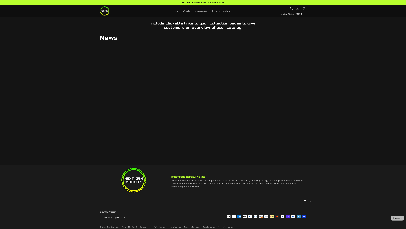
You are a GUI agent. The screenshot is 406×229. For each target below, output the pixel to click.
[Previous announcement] (100, 2)
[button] (187, 11)
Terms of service (174, 227)
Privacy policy (146, 227)
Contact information (192, 227)
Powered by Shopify (130, 227)
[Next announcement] (306, 2)
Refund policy (159, 227)
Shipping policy (209, 227)
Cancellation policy (225, 227)
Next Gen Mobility (114, 227)
